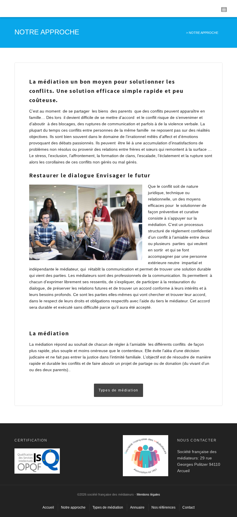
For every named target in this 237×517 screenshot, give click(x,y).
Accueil (48, 507)
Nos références (163, 507)
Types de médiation (107, 507)
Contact (188, 507)
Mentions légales (148, 494)
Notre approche (73, 507)
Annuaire (137, 507)
